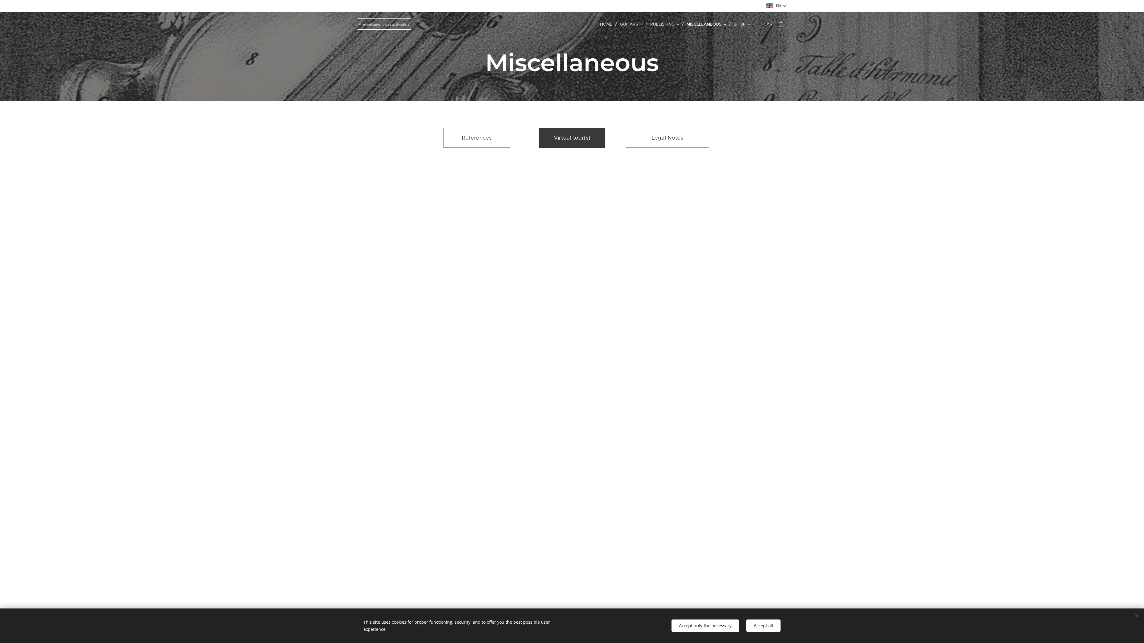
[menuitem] (608, 24)
